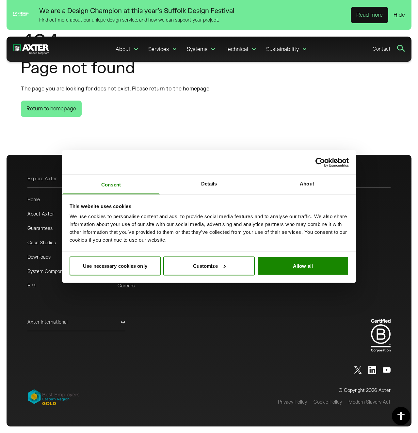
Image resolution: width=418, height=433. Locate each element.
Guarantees (40, 228)
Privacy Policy (292, 402)
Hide (399, 15)
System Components (49, 271)
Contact (382, 49)
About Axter (40, 214)
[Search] (401, 48)
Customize (205, 265)
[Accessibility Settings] (401, 416)
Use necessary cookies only (115, 265)
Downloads (39, 257)
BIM (31, 286)
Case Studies (41, 243)
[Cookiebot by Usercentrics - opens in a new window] (320, 162)
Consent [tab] (111, 184)
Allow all (303, 265)
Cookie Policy (328, 402)
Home (33, 199)
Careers (126, 286)
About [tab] (307, 183)
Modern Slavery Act (369, 402)
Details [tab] (209, 183)
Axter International (47, 322)
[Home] (31, 49)
